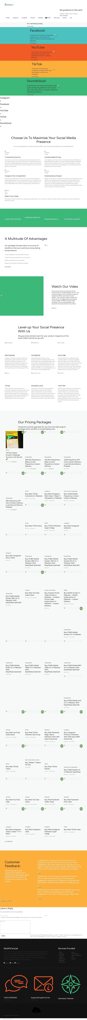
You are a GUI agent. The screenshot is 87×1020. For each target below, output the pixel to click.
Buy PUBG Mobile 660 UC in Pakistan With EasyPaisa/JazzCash (72, 668)
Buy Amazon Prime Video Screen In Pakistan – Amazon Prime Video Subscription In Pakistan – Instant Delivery (52, 599)
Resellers (40, 17)
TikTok (8, 17)
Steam (37, 760)
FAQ (73, 957)
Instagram (15, 17)
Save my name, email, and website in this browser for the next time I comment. (22, 917)
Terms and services (76, 955)
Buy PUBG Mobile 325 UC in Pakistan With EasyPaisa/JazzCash (72, 703)
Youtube (32, 17)
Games (65, 17)
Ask (71, 17)
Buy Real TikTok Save (33, 526)
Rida (38, 871)
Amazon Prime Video (50, 590)
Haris (38, 897)
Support (74, 958)
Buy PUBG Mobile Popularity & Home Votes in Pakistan (71, 496)
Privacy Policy (75, 954)
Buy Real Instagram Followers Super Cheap (52, 832)
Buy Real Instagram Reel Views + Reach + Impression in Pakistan (53, 496)
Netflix (65, 590)
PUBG (49, 17)
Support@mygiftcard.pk (40, 998)
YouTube (27, 590)
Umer (39, 885)
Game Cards (67, 491)
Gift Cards (56, 17)
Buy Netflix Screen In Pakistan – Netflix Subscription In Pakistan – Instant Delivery (72, 597)
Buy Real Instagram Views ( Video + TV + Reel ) (14, 832)
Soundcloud (62, 962)
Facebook (24, 17)
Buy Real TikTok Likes (72, 830)
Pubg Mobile (28, 457)
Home (73, 952)
